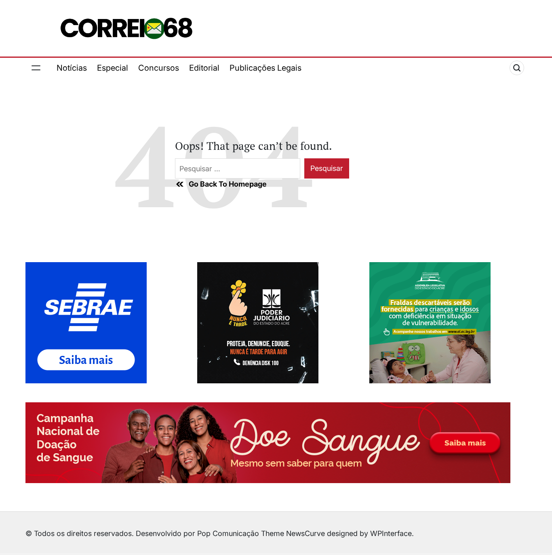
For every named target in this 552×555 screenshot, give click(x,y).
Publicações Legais (265, 68)
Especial (112, 68)
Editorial (204, 68)
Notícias (72, 68)
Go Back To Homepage (228, 184)
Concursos (158, 68)
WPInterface (391, 533)
